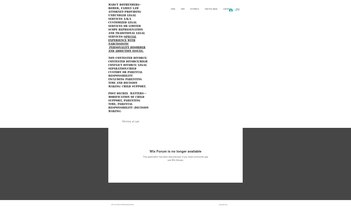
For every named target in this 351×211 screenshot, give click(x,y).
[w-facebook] (232, 204)
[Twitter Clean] (236, 204)
